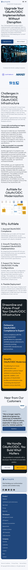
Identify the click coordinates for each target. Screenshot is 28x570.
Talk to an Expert (21, 41)
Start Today (7, 467)
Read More (14, 428)
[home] (5, 2)
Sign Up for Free (7, 41)
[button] (23, 2)
